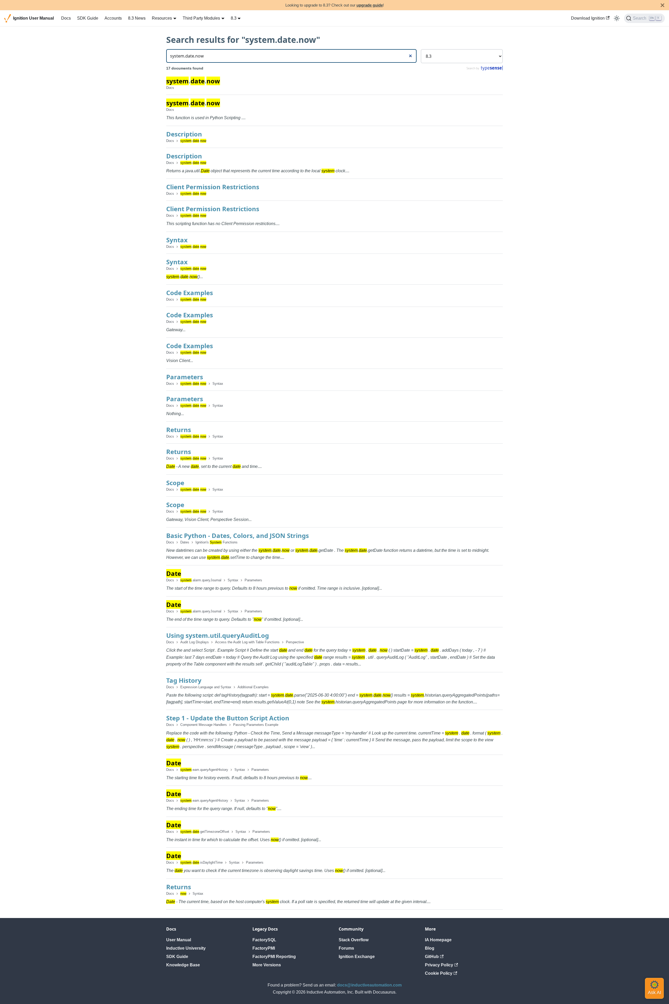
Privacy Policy (439, 965)
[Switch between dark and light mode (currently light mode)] (617, 18)
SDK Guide (87, 18)
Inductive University (186, 948)
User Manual (178, 940)
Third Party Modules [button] (201, 18)
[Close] (662, 5)
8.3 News (137, 18)
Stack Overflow (353, 940)
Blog (429, 948)
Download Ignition (588, 18)
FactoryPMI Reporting (274, 956)
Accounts (113, 18)
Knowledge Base (183, 965)
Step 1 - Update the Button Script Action (227, 718)
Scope (175, 482)
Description (184, 134)
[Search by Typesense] (484, 69)
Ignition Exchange (357, 956)
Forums (346, 948)
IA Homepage (438, 940)
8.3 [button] (234, 18)
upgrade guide (369, 5)
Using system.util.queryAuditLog (217, 635)
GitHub (432, 956)
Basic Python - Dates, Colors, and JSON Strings (237, 535)
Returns (178, 429)
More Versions (266, 965)
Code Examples (189, 292)
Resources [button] (162, 18)
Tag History (183, 680)
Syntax (177, 240)
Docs (66, 18)
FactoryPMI (263, 948)
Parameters (184, 376)
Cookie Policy (438, 973)
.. (193, 81)
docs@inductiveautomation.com (369, 985)
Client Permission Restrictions (212, 186)
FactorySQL (264, 940)
